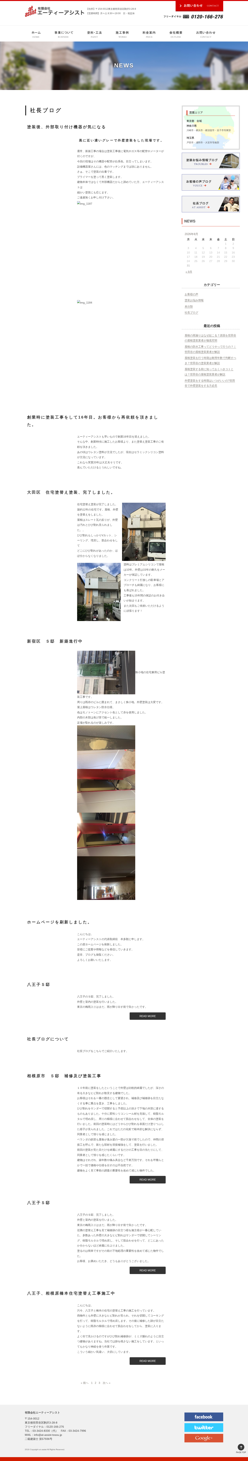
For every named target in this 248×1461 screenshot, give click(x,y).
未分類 (189, 306)
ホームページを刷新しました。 (59, 922)
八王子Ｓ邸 (38, 984)
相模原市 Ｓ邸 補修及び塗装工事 (64, 1076)
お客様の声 (191, 294)
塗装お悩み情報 (194, 300)
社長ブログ (191, 312)
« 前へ (85, 1382)
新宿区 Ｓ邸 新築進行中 (55, 641)
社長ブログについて (48, 1039)
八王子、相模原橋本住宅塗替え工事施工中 (71, 1293)
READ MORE (148, 1016)
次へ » (106, 1382)
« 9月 (189, 271)
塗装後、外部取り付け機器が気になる (66, 127)
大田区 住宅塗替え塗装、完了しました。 (71, 492)
